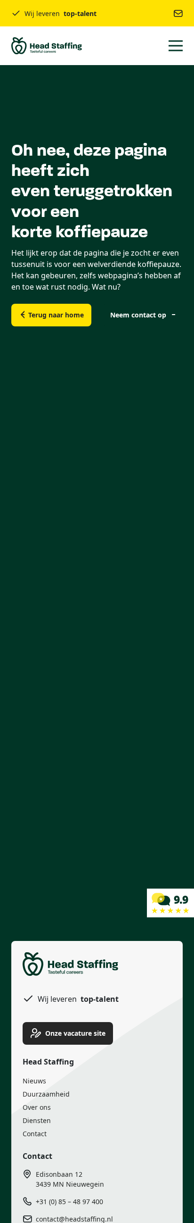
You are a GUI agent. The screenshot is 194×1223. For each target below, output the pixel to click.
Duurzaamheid (46, 1094)
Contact (35, 1133)
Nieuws (34, 1080)
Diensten (37, 1120)
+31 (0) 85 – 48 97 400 (69, 1201)
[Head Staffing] (170, 902)
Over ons (37, 1107)
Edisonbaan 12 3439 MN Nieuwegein (70, 1179)
